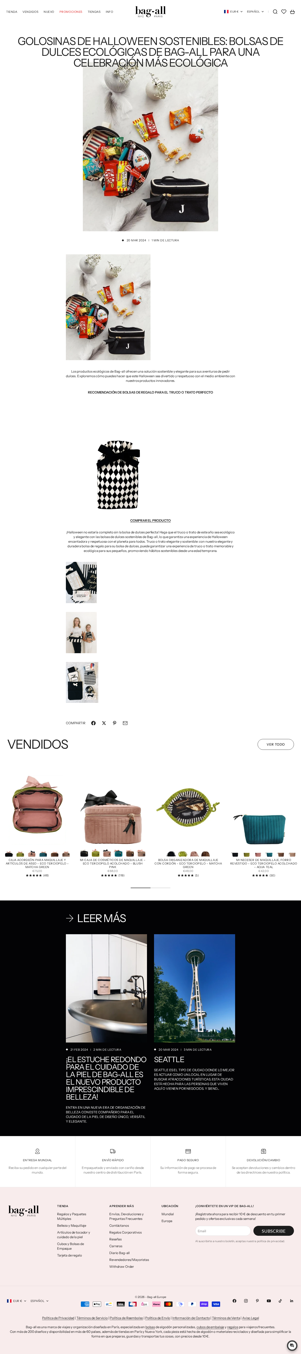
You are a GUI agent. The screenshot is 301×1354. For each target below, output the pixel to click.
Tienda (11, 11)
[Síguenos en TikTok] (280, 1301)
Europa (167, 1221)
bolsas (150, 1327)
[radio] (9, 852)
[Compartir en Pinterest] (114, 723)
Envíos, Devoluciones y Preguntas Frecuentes (126, 1216)
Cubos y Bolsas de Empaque (70, 1246)
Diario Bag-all (119, 1253)
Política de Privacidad (58, 1318)
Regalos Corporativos (125, 1232)
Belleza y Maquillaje (71, 1225)
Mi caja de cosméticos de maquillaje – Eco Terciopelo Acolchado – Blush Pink (113, 864)
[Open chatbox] (292, 1345)
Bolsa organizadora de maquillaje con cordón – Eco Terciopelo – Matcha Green (188, 864)
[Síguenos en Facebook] (234, 1301)
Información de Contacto (191, 1318)
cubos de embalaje (210, 1327)
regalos (232, 1327)
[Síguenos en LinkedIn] (292, 1301)
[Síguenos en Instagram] (246, 1301)
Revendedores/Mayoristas (129, 1260)
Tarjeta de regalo (69, 1255)
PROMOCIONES (70, 11)
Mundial (168, 1214)
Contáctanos (119, 1225)
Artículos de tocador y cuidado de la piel (73, 1234)
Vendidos (30, 11)
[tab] (37, 744)
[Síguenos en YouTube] (269, 1301)
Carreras (115, 1246)
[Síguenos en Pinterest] (257, 1301)
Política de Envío (157, 1318)
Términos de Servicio (92, 1318)
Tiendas (94, 11)
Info (109, 11)
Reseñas (115, 1239)
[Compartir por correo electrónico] (125, 723)
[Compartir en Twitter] (104, 723)
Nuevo (49, 11)
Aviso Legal (250, 1318)
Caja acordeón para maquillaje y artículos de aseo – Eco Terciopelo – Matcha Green (37, 864)
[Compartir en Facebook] (93, 723)
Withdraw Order (121, 1266)
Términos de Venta (226, 1318)
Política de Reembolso (126, 1318)
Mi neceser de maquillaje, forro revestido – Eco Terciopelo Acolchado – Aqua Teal (263, 864)
